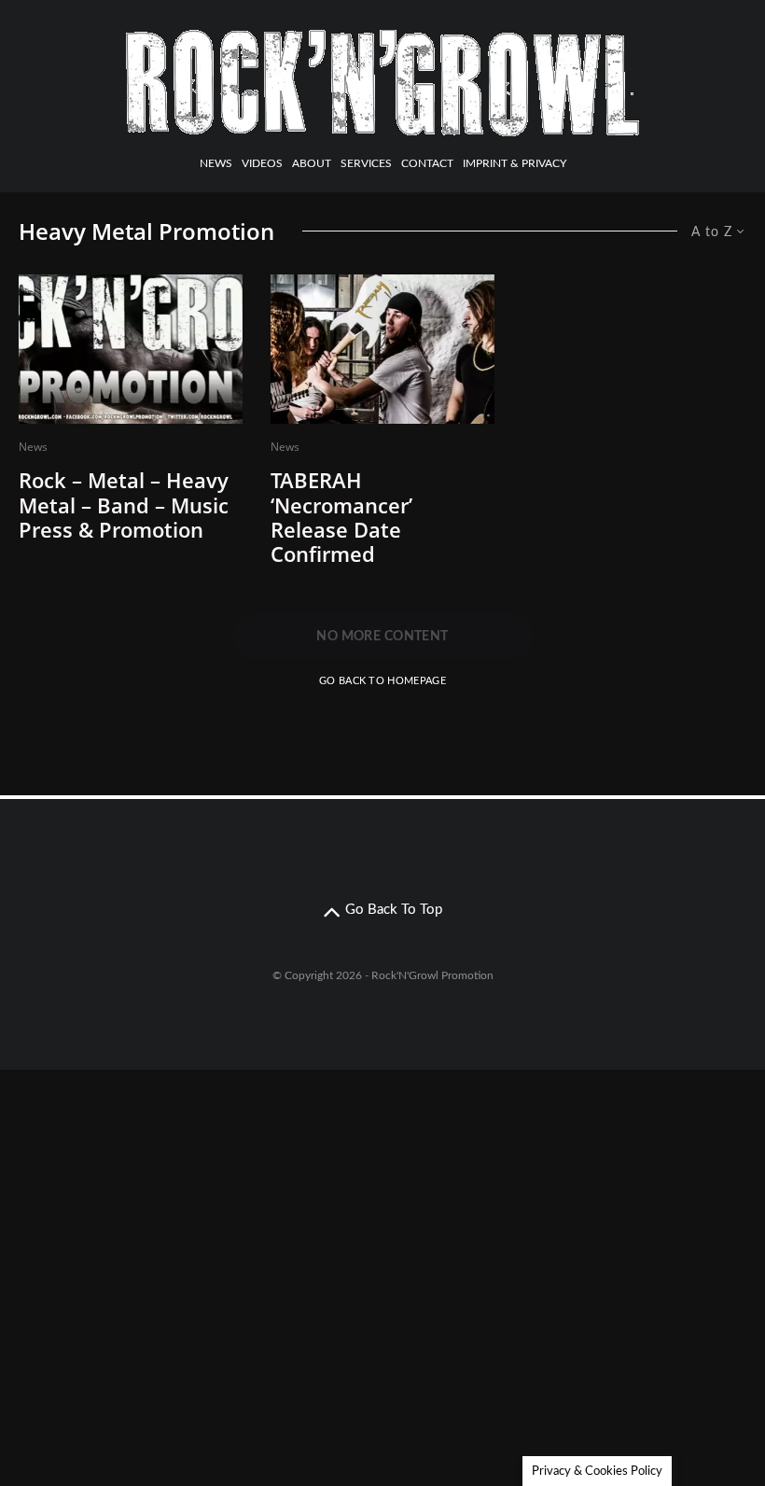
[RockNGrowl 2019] (131, 349)
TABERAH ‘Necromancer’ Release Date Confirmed (341, 517)
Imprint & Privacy (514, 163)
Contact (427, 163)
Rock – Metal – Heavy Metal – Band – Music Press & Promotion (124, 504)
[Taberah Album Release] (382, 349)
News (216, 163)
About (311, 163)
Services (366, 163)
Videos (262, 163)
